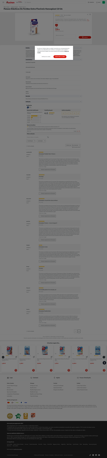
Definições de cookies (46, 56)
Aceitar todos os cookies (60, 56)
